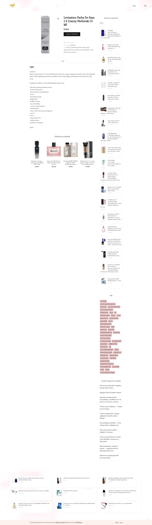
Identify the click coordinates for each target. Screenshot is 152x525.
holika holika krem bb (105, 324)
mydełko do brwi (113, 344)
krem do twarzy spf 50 (105, 335)
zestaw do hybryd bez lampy (107, 372)
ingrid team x (103, 329)
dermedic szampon (105, 315)
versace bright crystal (105, 366)
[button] (58, 18)
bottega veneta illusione (114, 307)
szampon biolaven (104, 361)
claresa (111, 312)
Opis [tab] (63, 61)
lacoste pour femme (105, 338)
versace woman (72, 52)
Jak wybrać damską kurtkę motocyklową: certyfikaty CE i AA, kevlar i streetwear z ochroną (110, 399)
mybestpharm (103, 344)
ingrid (112, 327)
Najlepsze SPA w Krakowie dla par (110, 392)
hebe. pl (69, 47)
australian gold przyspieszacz (107, 304)
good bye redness (114, 318)
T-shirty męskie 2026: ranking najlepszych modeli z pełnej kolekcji (109, 416)
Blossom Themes (60, 522)
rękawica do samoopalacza (82, 49)
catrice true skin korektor (106, 309)
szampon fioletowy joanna (106, 364)
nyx (110, 346)
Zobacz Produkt (72, 34)
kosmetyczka (116, 332)
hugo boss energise (105, 327)
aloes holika (103, 301)
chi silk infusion (104, 312)
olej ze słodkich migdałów (106, 349)
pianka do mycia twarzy (106, 352)
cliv (115, 312)
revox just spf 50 (104, 358)
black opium (103, 307)
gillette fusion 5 (104, 318)
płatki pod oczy (104, 355)
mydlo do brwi (104, 346)
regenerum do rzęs (69, 49)
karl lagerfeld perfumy (106, 332)
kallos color (111, 329)
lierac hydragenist (116, 341)
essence (118, 315)
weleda (102, 369)
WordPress (79, 522)
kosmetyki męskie (76, 47)
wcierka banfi (115, 366)
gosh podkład (103, 321)
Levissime (72, 45)
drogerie (113, 315)
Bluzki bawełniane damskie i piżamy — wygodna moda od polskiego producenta (109, 448)
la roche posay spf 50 (105, 341)
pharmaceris (86, 47)
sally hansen (113, 358)
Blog (145, 6)
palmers (117, 349)
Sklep (134, 6)
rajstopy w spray (113, 355)
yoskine (107, 369)
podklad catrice (117, 352)
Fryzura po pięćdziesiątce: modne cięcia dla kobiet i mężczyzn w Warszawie (110, 439)
